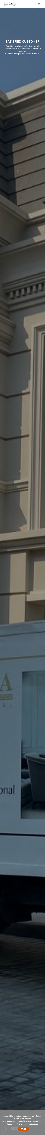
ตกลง (23, 1129)
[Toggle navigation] (39, 4)
